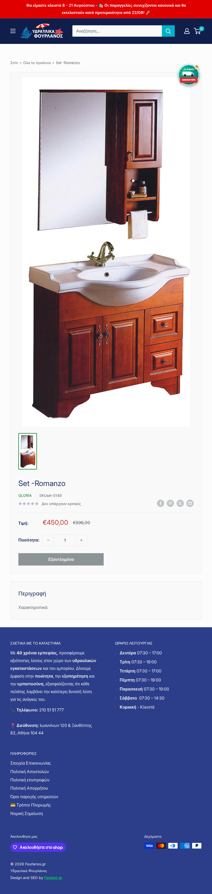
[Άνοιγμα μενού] (13, 31)
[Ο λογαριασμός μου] (187, 31)
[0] (197, 31)
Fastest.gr (53, 877)
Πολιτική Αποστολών (29, 771)
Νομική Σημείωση (26, 813)
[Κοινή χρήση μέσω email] (190, 503)
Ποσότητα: (29, 540)
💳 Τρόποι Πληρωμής (30, 804)
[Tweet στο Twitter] (180, 503)
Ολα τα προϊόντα (37, 62)
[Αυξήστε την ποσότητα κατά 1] (81, 540)
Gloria (25, 495)
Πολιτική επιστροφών (29, 779)
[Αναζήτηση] (168, 31)
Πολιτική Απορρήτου (29, 788)
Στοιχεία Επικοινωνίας (30, 763)
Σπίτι (14, 62)
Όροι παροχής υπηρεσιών (34, 796)
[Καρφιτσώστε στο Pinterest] (170, 503)
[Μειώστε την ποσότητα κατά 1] (48, 540)
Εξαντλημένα (61, 559)
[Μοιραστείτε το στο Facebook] (160, 503)
